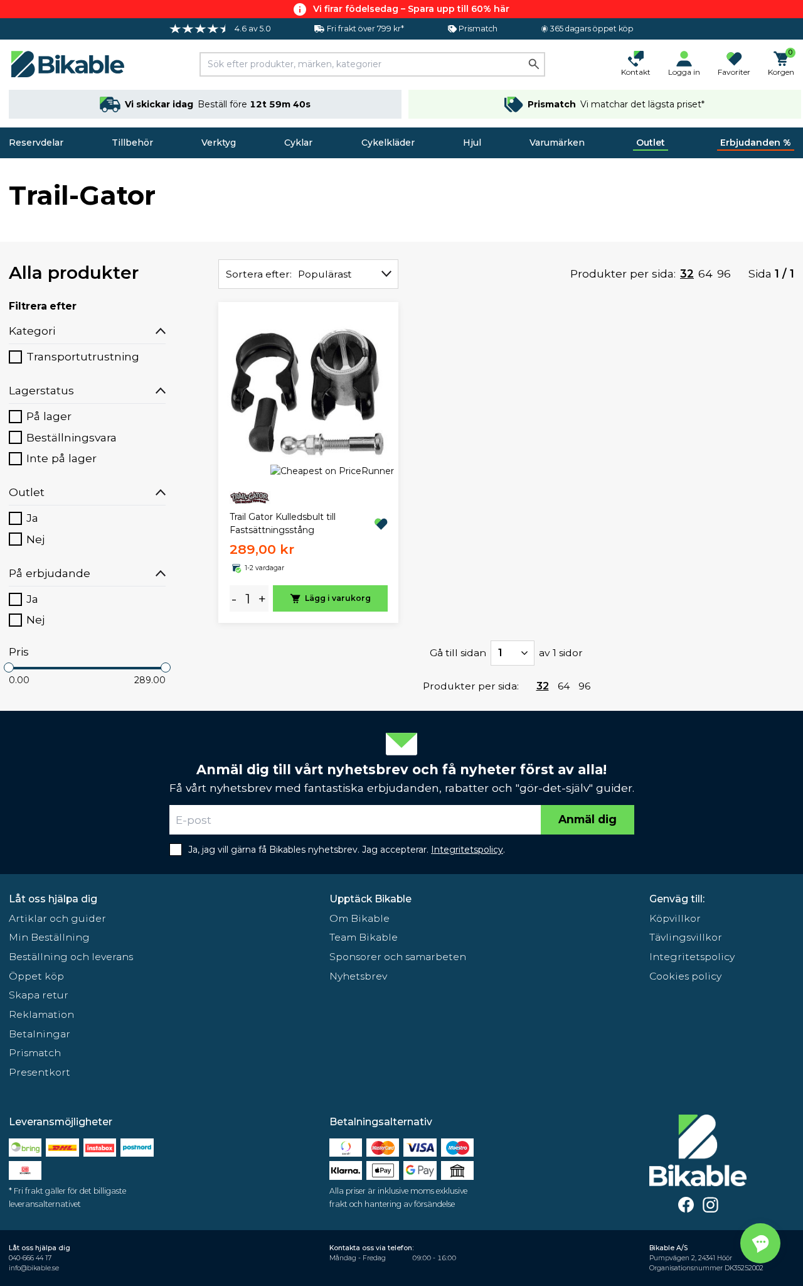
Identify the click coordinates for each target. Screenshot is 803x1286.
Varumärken (557, 142)
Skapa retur (38, 995)
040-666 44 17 (30, 1258)
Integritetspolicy (692, 957)
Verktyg (218, 142)
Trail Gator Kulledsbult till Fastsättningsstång (283, 523)
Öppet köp (36, 976)
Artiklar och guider (57, 918)
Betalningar (39, 1034)
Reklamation (41, 1014)
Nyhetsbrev (358, 976)
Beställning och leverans (71, 957)
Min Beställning (49, 937)
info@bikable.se (34, 1268)
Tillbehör (132, 142)
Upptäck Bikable (370, 899)
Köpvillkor (675, 918)
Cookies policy (685, 976)
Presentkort (39, 1072)
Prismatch (35, 1053)
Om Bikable (359, 918)
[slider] (9, 667)
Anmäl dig (587, 819)
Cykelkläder (388, 142)
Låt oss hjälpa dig (53, 899)
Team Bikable (363, 937)
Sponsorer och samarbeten (397, 957)
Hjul (472, 142)
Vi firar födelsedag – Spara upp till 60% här (411, 8)
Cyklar (298, 142)
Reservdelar (36, 142)
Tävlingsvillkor (685, 937)
